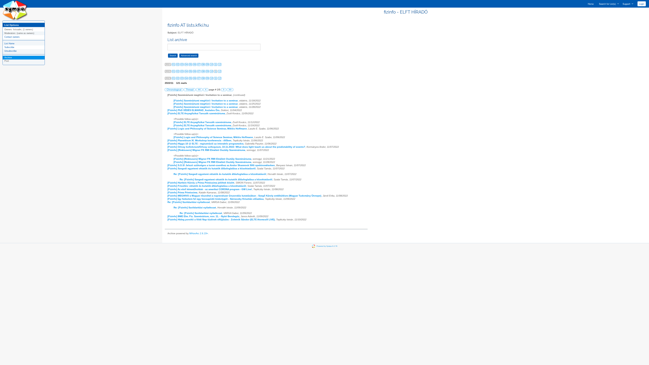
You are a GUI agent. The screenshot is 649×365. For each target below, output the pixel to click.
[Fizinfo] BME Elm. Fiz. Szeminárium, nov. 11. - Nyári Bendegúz (203, 216)
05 (190, 64)
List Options (11, 25)
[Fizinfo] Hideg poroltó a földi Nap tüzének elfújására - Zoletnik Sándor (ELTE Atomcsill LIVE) (221, 219)
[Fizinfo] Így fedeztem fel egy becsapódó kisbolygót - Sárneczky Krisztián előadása (215, 199)
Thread (190, 89)
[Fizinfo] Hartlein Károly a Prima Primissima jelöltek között (200, 182)
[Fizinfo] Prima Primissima (182, 192)
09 (207, 64)
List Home (9, 43)
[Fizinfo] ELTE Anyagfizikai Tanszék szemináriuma (196, 113)
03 (182, 64)
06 (194, 64)
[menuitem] (590, 4)
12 (219, 64)
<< (199, 89)
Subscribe (9, 47)
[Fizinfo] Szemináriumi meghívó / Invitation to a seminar (206, 100)
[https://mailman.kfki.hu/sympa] (15, 10)
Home (591, 3)
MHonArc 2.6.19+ (198, 233)
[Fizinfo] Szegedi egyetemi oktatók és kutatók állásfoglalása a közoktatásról (211, 168)
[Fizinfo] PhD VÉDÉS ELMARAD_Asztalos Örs (193, 110)
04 (186, 64)
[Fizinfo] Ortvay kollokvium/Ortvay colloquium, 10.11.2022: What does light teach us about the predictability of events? (236, 147)
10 (211, 64)
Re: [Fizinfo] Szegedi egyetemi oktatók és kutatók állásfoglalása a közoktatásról (220, 174)
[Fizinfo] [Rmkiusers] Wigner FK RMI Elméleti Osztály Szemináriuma (206, 150)
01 (173, 64)
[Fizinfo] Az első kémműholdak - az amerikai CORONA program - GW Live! (209, 189)
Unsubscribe (10, 51)
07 (199, 64)
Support (626, 3)
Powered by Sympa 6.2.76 (327, 246)
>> (230, 89)
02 (177, 64)
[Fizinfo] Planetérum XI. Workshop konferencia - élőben (199, 140)
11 (215, 64)
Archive (8, 57)
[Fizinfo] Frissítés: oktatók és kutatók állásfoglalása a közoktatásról (206, 186)
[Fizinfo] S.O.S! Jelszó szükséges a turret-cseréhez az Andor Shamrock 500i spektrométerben (221, 165)
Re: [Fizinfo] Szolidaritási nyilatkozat (188, 202)
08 (203, 64)
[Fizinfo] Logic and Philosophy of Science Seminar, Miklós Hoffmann (207, 128)
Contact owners (12, 37)
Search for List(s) (607, 3)
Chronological (174, 89)
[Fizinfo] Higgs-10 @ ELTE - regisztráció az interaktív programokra (205, 143)
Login (641, 3)
